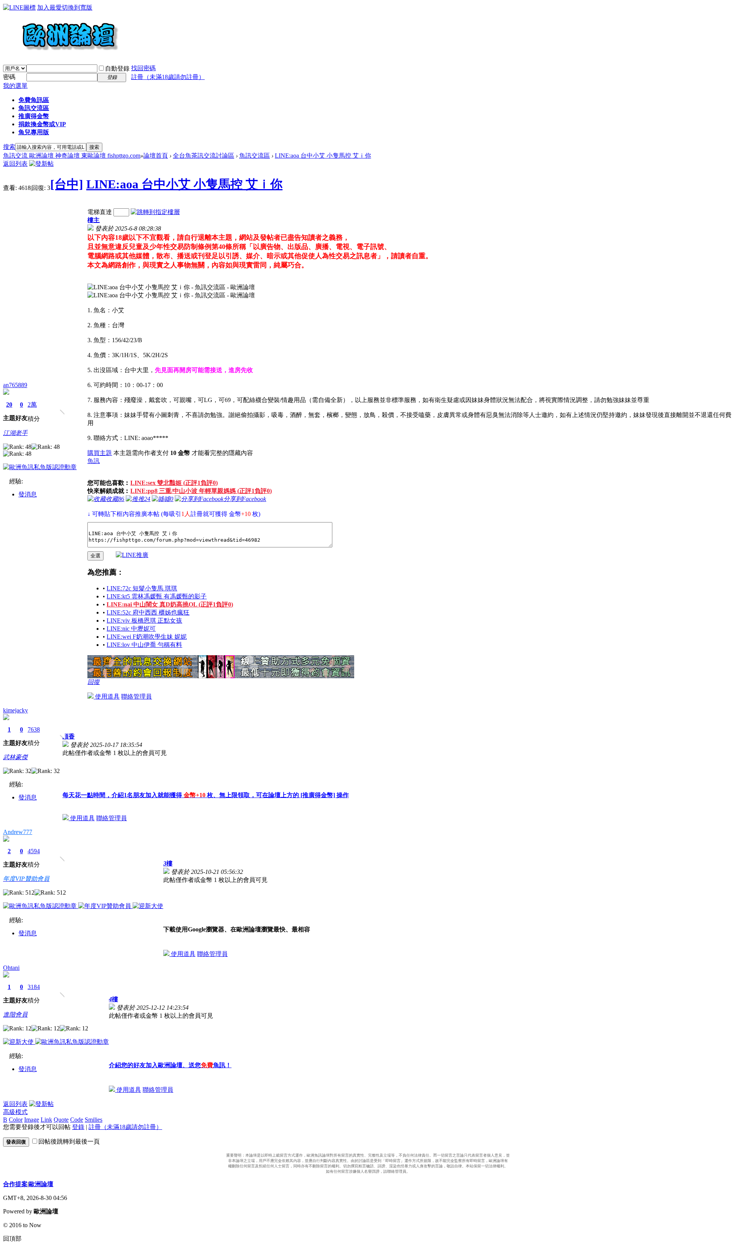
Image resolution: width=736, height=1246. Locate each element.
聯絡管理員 (136, 696)
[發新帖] (41, 163)
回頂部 (12, 1238)
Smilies (93, 1119)
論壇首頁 (155, 155)
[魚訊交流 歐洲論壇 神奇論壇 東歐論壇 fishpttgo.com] (61, 54)
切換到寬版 (77, 7)
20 (9, 404)
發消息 (27, 494)
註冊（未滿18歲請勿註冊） (125, 1127)
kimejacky (15, 710)
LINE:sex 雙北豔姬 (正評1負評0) (174, 483)
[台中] (66, 184)
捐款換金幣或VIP (42, 124)
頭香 (68, 736)
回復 (93, 682)
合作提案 (15, 1184)
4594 (34, 851)
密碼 (9, 77)
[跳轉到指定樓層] (155, 212)
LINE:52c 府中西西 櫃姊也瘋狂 (148, 612)
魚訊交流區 (33, 108)
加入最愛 (49, 7)
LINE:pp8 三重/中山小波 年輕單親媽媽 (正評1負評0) (201, 491)
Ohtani (11, 967)
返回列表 (15, 163)
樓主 (93, 220)
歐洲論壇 (41, 1184)
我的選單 (15, 85)
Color (16, 1119)
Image (31, 1119)
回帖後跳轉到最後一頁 (69, 1141)
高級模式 (15, 1112)
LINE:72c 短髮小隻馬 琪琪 (142, 588)
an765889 (15, 385)
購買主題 (99, 453)
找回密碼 (143, 68)
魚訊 (93, 461)
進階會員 (15, 1014)
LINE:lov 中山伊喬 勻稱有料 (144, 644)
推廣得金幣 (33, 116)
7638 (34, 729)
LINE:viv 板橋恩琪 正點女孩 (144, 620)
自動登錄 (117, 68)
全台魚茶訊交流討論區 (203, 155)
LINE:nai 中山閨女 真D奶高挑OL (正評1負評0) (170, 604)
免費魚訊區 (33, 100)
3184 (34, 987)
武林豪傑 (15, 757)
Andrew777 (17, 832)
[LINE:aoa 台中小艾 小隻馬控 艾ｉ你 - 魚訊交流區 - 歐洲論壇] (171, 287)
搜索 (9, 146)
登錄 (78, 1127)
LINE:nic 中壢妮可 (131, 628)
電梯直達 (99, 212)
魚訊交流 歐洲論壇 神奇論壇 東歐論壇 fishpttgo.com (71, 155)
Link (46, 1119)
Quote (61, 1119)
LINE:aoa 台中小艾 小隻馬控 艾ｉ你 (323, 155)
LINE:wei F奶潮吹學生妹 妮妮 (147, 636)
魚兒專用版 (33, 132)
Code (76, 1119)
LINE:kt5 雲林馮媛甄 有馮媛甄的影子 (157, 596)
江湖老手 (15, 433)
